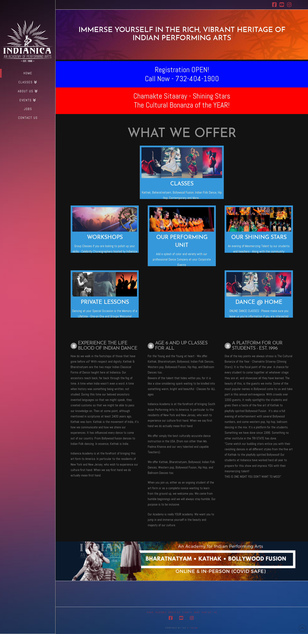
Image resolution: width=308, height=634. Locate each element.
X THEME (192, 627)
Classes (161, 612)
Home (150, 612)
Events (187, 612)
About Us (174, 612)
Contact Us (209, 612)
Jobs (197, 612)
